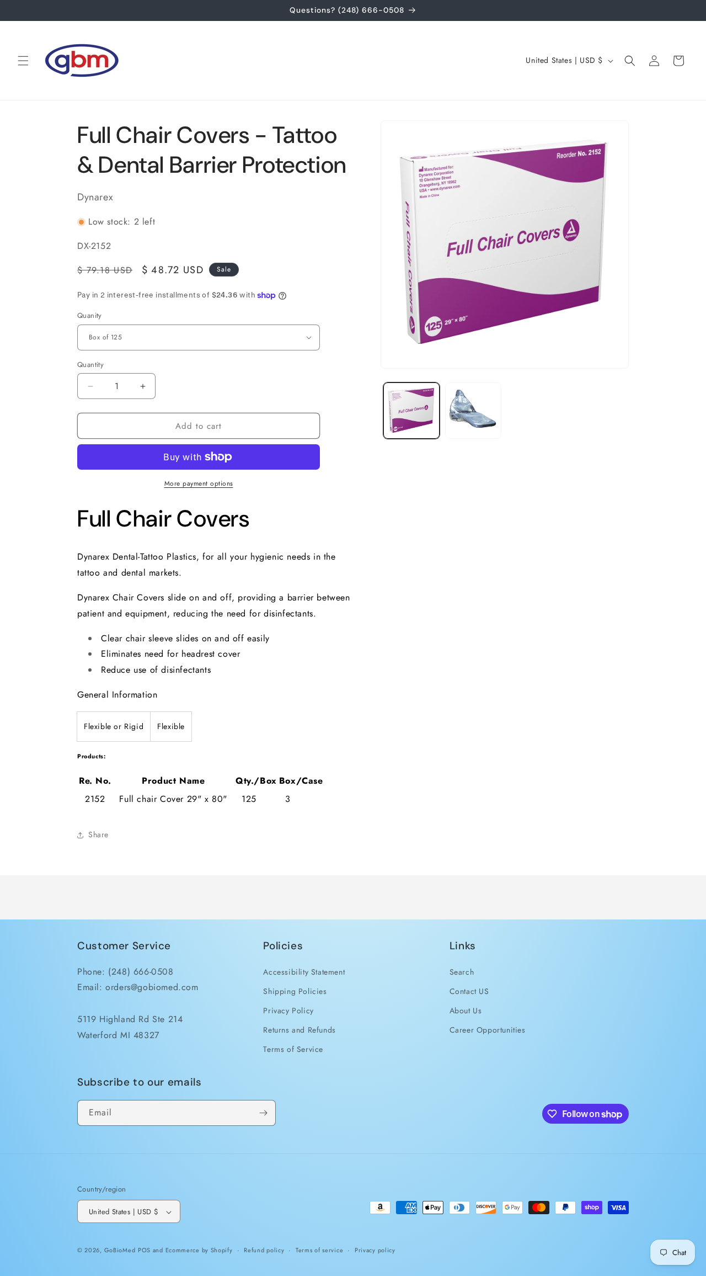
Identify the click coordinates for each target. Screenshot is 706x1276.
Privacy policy (375, 1250)
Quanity (89, 315)
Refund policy (264, 1250)
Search (462, 971)
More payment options (198, 483)
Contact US (469, 990)
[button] (23, 61)
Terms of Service (293, 1049)
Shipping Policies (295, 990)
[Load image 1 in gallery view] (411, 410)
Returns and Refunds (299, 1029)
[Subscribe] (263, 1113)
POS (144, 1250)
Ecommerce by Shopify (199, 1250)
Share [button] (98, 834)
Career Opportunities (488, 1029)
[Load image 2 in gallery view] (473, 410)
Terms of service (319, 1250)
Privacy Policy (288, 1010)
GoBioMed (120, 1250)
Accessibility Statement (304, 971)
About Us (466, 1010)
